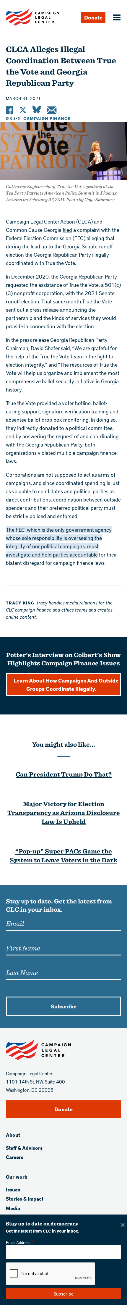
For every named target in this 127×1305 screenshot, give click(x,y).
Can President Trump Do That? (64, 774)
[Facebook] (9, 110)
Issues (13, 1189)
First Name (23, 948)
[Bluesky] (36, 110)
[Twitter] (23, 110)
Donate (93, 17)
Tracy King (20, 603)
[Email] (51, 110)
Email (15, 923)
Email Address (18, 1242)
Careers (14, 1157)
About (13, 1135)
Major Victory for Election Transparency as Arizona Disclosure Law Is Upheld (63, 812)
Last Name (22, 972)
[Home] (32, 17)
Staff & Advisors (24, 1148)
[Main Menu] (116, 18)
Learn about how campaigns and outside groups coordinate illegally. (66, 684)
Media (13, 1208)
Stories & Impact (24, 1199)
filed (67, 229)
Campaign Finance (47, 118)
